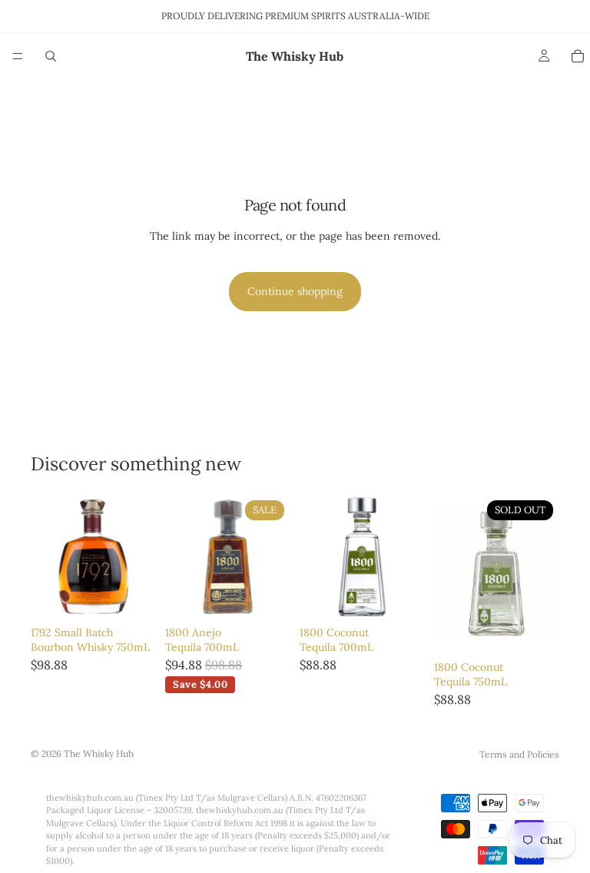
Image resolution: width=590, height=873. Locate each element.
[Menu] (17, 56)
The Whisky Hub (99, 753)
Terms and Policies (519, 754)
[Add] (132, 595)
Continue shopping (295, 291)
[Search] (51, 56)
